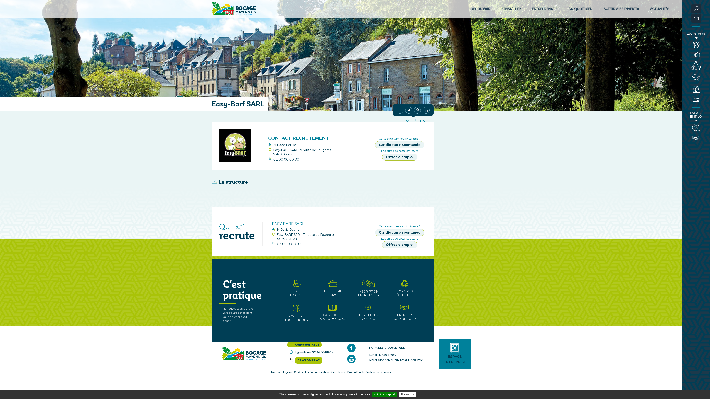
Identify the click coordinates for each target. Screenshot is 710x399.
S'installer (511, 9)
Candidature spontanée (399, 145)
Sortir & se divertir (621, 9)
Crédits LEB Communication (311, 372)
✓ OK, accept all (384, 394)
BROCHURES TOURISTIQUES (296, 318)
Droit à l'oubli (355, 372)
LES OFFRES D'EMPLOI (368, 316)
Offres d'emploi (400, 157)
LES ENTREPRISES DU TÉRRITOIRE (404, 316)
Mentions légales (281, 372)
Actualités (659, 9)
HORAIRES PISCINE (296, 293)
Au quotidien (581, 9)
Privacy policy (425, 394)
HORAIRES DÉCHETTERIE (404, 293)
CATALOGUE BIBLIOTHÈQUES (332, 316)
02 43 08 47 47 (308, 360)
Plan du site (338, 372)
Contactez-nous (306, 344)
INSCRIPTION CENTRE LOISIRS (368, 293)
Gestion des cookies (378, 372)
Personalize (407, 394)
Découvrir (480, 9)
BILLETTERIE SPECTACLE (332, 293)
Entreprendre (544, 9)
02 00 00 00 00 (286, 159)
